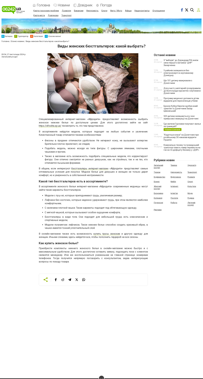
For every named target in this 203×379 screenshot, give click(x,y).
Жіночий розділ (157, 187)
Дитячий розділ (191, 204)
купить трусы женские (106, 233)
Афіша (128, 10)
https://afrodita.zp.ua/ (50, 125)
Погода (106, 5)
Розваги (191, 177)
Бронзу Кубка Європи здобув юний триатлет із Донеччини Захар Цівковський (181, 108)
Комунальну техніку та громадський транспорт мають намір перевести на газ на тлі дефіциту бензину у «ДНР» (182, 147)
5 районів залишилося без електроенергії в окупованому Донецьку (178, 73)
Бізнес (157, 181)
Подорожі (158, 203)
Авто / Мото (116, 10)
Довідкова (53, 15)
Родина (191, 198)
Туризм (157, 172)
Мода (190, 193)
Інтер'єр (174, 193)
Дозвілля (66, 10)
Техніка (174, 165)
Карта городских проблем (46, 10)
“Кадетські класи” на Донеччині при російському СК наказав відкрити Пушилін (181, 137)
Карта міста (39, 15)
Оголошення (158, 10)
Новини (64, 5)
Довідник (85, 5)
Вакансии (78, 10)
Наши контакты (142, 10)
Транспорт (66, 15)
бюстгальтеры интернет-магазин (89, 168)
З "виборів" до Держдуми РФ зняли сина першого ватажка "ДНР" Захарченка (181, 62)
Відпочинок (176, 177)
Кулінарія (158, 198)
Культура (192, 186)
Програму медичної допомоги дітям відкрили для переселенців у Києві (181, 99)
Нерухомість (92, 10)
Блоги (104, 10)
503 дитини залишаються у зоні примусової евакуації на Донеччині (181, 117)
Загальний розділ (158, 166)
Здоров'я (192, 165)
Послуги (174, 198)
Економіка (158, 193)
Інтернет (174, 186)
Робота (174, 203)
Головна (43, 5)
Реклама (158, 210)
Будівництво (159, 177)
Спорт (190, 181)
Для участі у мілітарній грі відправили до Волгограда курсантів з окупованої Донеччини (182, 90)
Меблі (173, 181)
